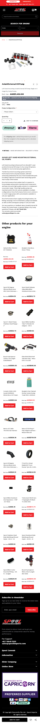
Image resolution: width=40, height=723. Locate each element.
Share (35, 720)
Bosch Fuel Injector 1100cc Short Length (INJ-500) (28, 572)
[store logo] (20, 9)
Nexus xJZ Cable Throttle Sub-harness (10, 430)
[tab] (6, 151)
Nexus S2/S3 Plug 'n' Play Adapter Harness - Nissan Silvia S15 (29, 430)
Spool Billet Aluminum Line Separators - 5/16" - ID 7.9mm (10, 500)
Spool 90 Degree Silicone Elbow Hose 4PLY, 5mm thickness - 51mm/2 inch (10, 289)
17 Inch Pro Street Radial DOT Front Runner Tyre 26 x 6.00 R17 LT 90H (29, 465)
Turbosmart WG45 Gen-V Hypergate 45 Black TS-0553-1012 (29, 500)
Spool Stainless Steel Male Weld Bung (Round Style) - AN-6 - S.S (10, 537)
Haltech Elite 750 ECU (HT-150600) (10, 249)
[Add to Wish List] (31, 720)
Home (3, 40)
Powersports (27, 1)
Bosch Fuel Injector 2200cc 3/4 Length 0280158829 (9, 359)
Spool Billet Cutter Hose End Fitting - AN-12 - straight (10, 572)
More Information (17, 151)
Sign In (33, 10)
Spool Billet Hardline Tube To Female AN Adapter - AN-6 (28, 324)
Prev (33, 84)
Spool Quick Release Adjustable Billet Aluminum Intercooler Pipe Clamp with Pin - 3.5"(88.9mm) (28, 289)
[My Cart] (35, 10)
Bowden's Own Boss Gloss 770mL (28, 249)
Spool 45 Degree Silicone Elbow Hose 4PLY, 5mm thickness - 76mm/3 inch (10, 465)
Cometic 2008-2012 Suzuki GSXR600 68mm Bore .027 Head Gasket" (10, 393)
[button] (14, 80)
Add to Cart (9, 267)
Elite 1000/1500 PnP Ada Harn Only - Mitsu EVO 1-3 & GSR (28, 359)
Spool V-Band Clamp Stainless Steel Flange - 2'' (10, 324)
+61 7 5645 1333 (13, 4)
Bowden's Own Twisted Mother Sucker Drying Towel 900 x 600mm (29, 393)
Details (6, 151)
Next (37, 84)
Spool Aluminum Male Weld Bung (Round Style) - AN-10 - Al (28, 537)
